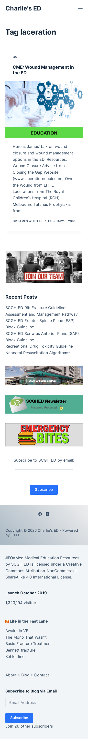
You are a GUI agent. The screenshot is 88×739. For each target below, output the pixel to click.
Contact (41, 675)
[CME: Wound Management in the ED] (44, 110)
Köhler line (14, 656)
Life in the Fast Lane (29, 621)
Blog (25, 675)
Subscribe (19, 717)
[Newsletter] (44, 266)
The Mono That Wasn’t (26, 637)
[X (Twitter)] (47, 514)
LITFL (15, 535)
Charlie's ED (23, 8)
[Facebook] (40, 514)
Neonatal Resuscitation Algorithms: (37, 352)
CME (16, 57)
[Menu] (80, 8)
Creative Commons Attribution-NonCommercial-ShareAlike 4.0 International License (43, 570)
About (11, 675)
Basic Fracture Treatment (28, 643)
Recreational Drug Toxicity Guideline (39, 346)
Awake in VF (16, 630)
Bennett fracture (20, 650)
